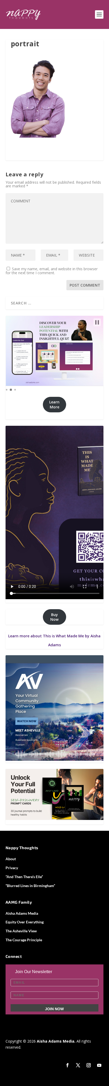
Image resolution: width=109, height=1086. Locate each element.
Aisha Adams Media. (55, 1041)
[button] (97, 322)
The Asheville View (21, 931)
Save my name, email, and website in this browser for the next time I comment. (52, 270)
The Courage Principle (24, 940)
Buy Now (54, 617)
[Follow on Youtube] (99, 1065)
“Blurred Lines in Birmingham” (30, 885)
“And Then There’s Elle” (24, 876)
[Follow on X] (78, 1065)
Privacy (12, 867)
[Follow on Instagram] (88, 1065)
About (11, 859)
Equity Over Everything (25, 922)
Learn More (54, 404)
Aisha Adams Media (22, 913)
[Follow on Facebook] (67, 1065)
